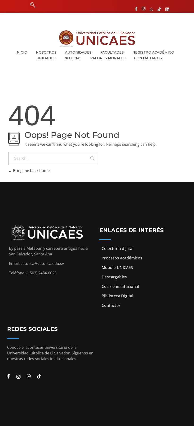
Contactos (111, 305)
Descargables (114, 277)
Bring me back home (31, 170)
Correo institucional (120, 286)
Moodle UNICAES (117, 267)
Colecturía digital (117, 248)
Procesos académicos (122, 258)
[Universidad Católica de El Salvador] (97, 38)
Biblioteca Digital (117, 296)
